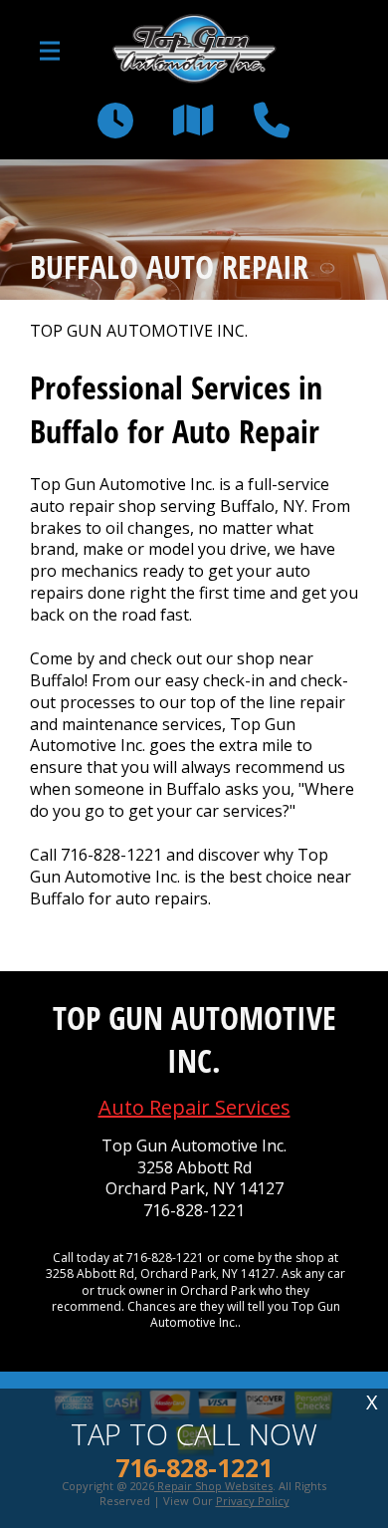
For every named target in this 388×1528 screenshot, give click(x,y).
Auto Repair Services (194, 1107)
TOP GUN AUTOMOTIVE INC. (139, 331)
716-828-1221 (111, 855)
